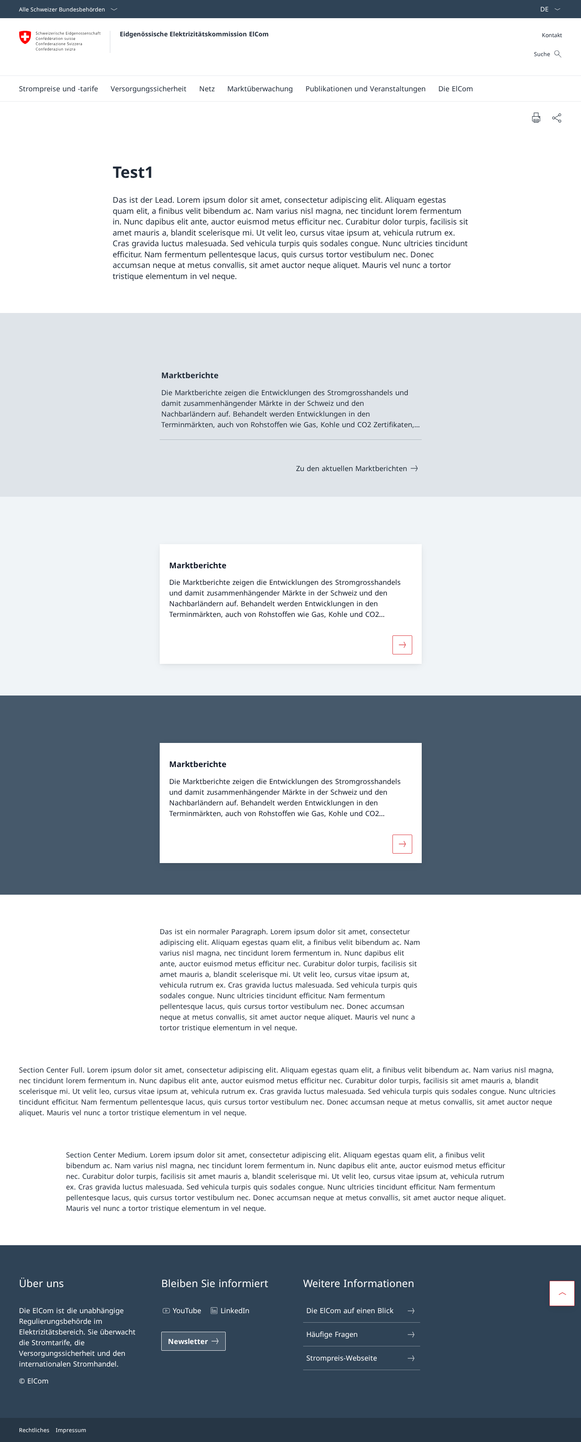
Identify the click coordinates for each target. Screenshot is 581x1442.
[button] (58, 88)
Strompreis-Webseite (341, 1358)
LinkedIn (235, 1310)
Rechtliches (34, 1430)
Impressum (71, 1430)
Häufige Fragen (332, 1334)
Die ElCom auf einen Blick (350, 1310)
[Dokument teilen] (556, 117)
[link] (291, 400)
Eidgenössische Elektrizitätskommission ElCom (194, 34)
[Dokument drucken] (536, 117)
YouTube (187, 1310)
